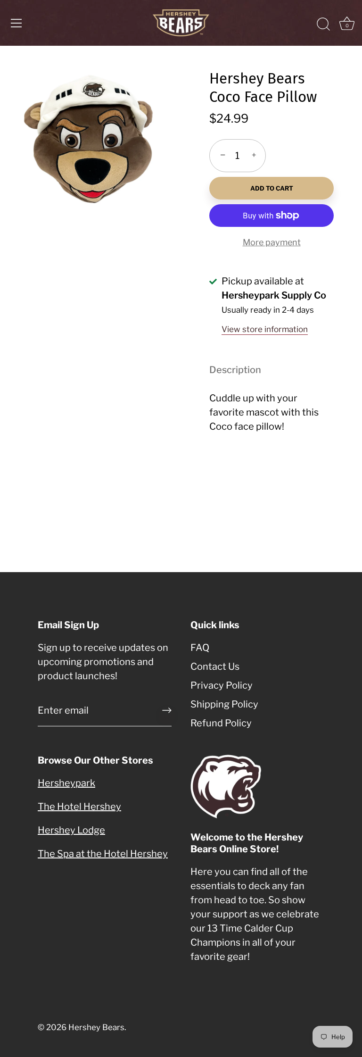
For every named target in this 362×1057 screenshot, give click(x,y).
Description (235, 369)
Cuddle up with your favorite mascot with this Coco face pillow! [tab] (264, 412)
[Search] (323, 24)
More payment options (272, 249)
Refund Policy (221, 723)
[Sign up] (167, 710)
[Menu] (16, 23)
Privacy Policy (221, 685)
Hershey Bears (96, 1027)
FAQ (199, 647)
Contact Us (214, 666)
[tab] (240, 370)
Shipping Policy (224, 704)
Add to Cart (271, 188)
